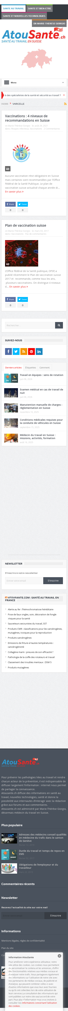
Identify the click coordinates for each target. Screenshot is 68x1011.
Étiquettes (30, 363)
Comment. (45, 363)
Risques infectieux (20, 124)
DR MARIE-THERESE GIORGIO (53, 16)
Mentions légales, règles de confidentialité (23, 936)
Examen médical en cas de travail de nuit (41, 386)
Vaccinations (36, 124)
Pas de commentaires (35, 229)
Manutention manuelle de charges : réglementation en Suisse (41, 401)
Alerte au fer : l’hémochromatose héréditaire (30, 604)
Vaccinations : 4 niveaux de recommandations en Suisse (27, 113)
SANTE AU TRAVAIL (11, 8)
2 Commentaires (52, 124)
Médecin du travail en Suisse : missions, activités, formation (37, 432)
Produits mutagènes (18, 662)
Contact (5, 950)
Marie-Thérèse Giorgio (19, 121)
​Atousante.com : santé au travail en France (32, 594)
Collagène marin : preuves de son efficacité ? (30, 647)
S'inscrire (53, 576)
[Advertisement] (34, 497)
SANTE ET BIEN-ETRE (30, 8)
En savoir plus (13, 187)
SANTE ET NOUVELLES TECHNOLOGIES (19, 16)
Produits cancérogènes (20, 633)
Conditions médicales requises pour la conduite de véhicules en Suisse (41, 417)
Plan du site (7, 943)
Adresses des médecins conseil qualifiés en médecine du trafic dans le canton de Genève (42, 833)
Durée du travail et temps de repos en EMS (42, 848)
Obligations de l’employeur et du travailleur (38, 861)
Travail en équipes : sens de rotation (41, 370)
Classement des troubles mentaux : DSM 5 (29, 657)
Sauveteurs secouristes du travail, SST (27, 619)
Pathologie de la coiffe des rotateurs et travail (31, 652)
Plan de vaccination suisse (25, 221)
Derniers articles (13, 363)
